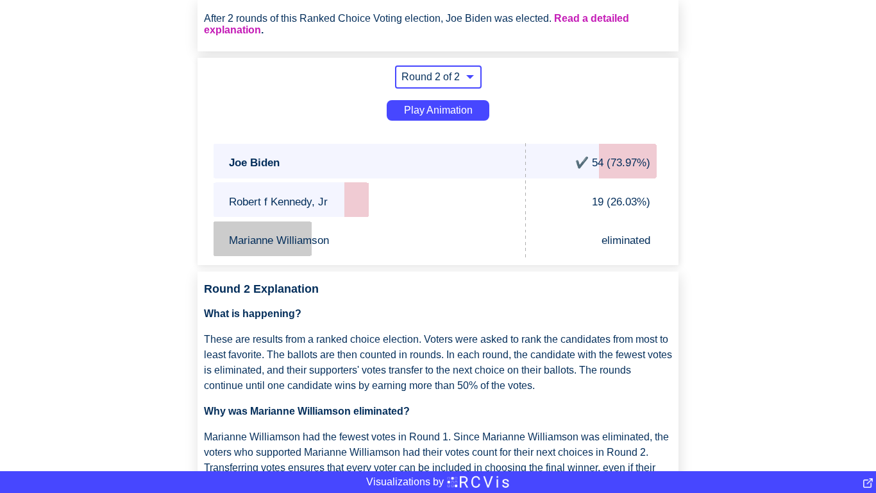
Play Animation (438, 110)
